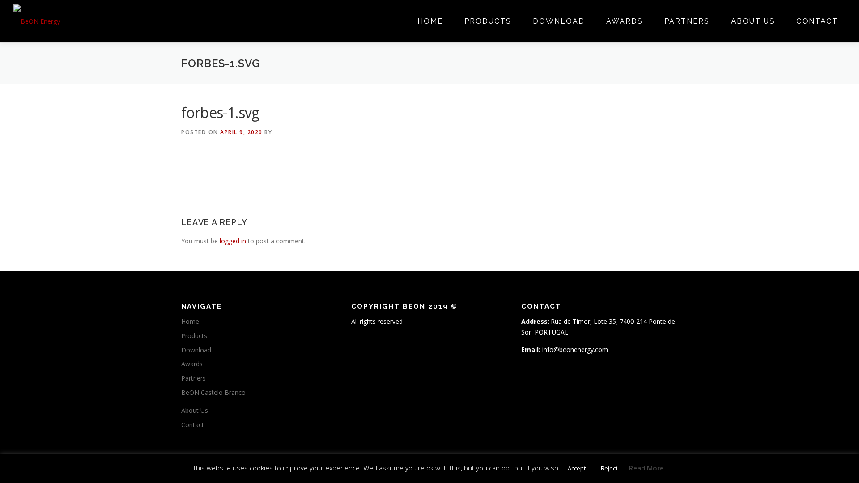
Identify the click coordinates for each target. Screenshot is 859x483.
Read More (646, 467)
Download (559, 21)
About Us (753, 21)
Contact (817, 21)
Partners (687, 21)
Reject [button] (609, 468)
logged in (233, 241)
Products (487, 21)
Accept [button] (577, 468)
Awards (624, 21)
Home (430, 21)
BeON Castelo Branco (213, 392)
